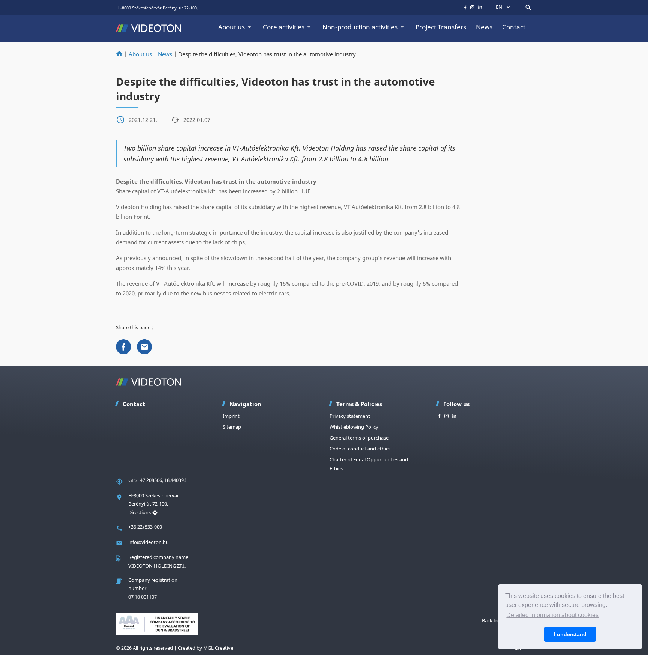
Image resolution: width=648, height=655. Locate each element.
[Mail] (144, 346)
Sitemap (232, 426)
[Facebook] (123, 346)
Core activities (283, 27)
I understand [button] (570, 634)
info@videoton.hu (148, 542)
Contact (513, 27)
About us (231, 27)
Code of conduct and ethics (360, 448)
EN (499, 6)
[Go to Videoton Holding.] (119, 54)
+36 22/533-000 (145, 526)
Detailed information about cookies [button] (552, 615)
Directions (140, 512)
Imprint (231, 416)
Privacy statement (350, 416)
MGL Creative (218, 647)
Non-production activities (360, 27)
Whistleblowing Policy (354, 426)
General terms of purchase (359, 437)
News (484, 27)
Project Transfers (441, 27)
